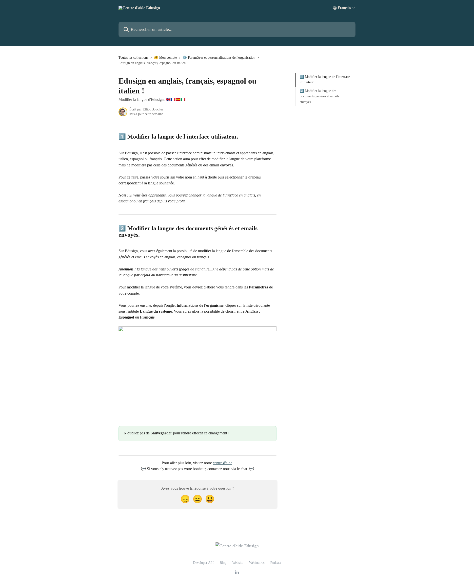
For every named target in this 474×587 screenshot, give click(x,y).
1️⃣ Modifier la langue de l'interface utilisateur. (325, 79)
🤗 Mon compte (165, 57)
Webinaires (256, 563)
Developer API (203, 563)
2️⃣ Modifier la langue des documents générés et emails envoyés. (319, 96)
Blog (223, 563)
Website (237, 563)
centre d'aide (222, 463)
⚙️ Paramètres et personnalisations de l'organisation (219, 57)
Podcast (275, 563)
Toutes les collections (133, 57)
